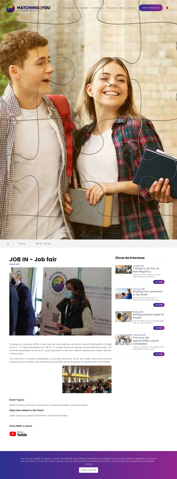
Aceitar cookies (87, 470)
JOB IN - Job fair (42, 243)
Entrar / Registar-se (151, 7)
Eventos (22, 243)
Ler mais (88, 464)
